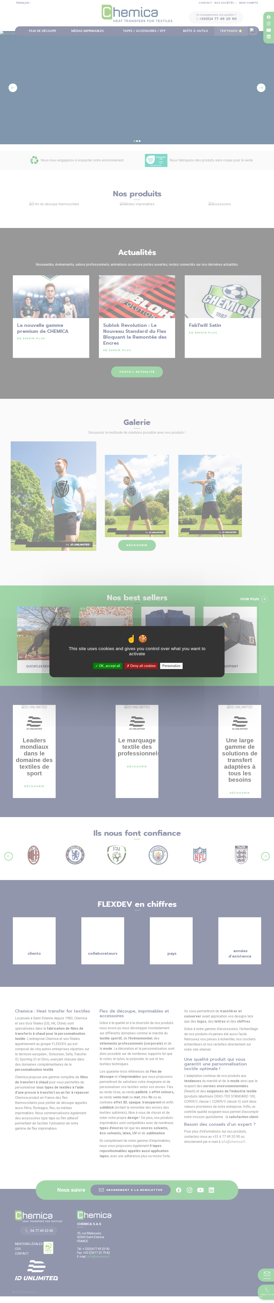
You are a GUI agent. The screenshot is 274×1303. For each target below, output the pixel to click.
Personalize (171, 666)
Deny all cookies (143, 666)
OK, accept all (109, 666)
